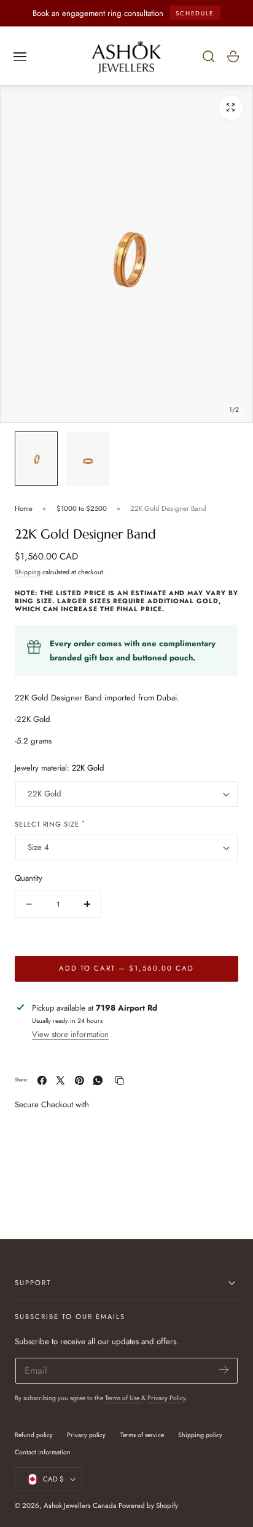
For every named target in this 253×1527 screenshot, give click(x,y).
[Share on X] (60, 1080)
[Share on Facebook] (42, 1080)
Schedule (195, 13)
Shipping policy (200, 1435)
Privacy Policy (166, 1398)
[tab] (36, 458)
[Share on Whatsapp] (98, 1080)
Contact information (43, 1452)
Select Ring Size (50, 824)
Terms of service (142, 1435)
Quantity (28, 878)
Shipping (28, 572)
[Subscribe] (223, 1369)
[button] (20, 57)
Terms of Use (123, 1398)
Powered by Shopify (148, 1505)
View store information (70, 1034)
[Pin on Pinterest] (79, 1080)
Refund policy (34, 1435)
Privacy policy (86, 1435)
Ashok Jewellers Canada (80, 1505)
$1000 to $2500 (81, 508)
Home (24, 508)
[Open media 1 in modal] (231, 108)
